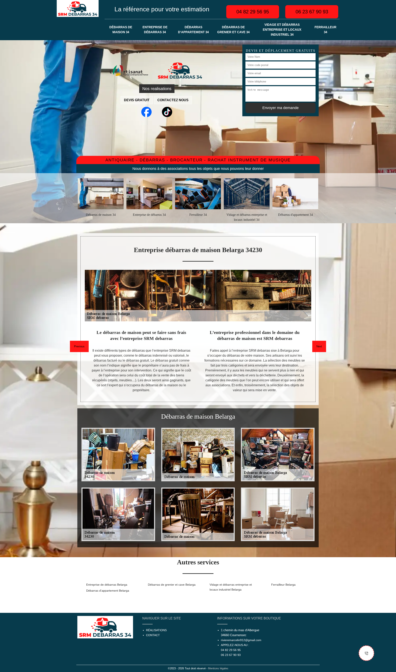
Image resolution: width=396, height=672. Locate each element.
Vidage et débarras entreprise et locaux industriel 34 (282, 29)
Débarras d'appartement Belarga (107, 590)
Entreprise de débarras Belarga (106, 584)
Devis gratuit (137, 100)
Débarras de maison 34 (120, 30)
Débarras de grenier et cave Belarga (172, 584)
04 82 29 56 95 (252, 11)
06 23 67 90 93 (312, 11)
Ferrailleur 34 (325, 30)
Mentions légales (218, 668)
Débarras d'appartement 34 (193, 30)
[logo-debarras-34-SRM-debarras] (78, 8)
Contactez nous (173, 100)
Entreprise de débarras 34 (155, 30)
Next (319, 346)
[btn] (366, 653)
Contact (153, 635)
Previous (79, 346)
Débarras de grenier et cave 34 (233, 30)
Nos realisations (156, 88)
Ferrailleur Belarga (283, 584)
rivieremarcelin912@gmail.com (241, 640)
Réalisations (156, 630)
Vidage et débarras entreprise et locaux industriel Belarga (231, 587)
